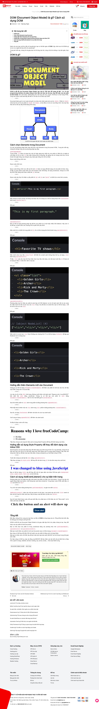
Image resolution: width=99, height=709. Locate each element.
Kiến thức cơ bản (55, 680)
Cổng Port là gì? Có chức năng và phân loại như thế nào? (79, 103)
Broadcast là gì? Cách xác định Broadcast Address (22, 593)
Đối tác (58, 6)
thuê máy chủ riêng (50, 560)
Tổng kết (16, 41)
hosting (34, 540)
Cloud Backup (33, 663)
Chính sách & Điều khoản (79, 672)
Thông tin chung (35, 672)
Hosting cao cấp (14, 653)
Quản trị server (54, 655)
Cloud (30, 6)
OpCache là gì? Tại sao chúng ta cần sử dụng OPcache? (24, 615)
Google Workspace (75, 649)
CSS (55, 223)
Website (52, 6)
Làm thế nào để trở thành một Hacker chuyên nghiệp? (79, 96)
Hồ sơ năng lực (64, 1)
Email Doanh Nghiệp (77, 646)
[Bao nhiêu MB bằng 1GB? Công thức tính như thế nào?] (80, 73)
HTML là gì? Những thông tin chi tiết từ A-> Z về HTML (80, 89)
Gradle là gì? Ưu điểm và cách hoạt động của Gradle (23, 627)
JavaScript (33, 46)
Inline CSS (52, 472)
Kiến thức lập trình (17, 571)
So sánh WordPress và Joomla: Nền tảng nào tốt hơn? (23, 618)
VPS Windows (33, 658)
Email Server (74, 651)
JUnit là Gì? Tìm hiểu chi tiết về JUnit (19, 603)
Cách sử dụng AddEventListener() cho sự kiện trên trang (28, 40)
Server (36, 6)
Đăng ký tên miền (14, 675)
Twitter (32, 587)
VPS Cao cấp (33, 651)
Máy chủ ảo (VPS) (36, 646)
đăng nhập (16, 636)
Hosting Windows (14, 658)
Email (41, 6)
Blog (39, 11)
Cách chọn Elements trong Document (23, 35)
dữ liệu (42, 96)
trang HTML (65, 94)
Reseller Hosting (14, 661)
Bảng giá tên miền (14, 678)
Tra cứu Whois (13, 680)
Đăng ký (82, 6)
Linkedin (37, 587)
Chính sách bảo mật (76, 678)
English (95, 1)
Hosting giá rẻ (13, 651)
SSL (46, 6)
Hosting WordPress (15, 656)
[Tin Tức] (75, 25)
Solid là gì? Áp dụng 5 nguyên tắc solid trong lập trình (23, 630)
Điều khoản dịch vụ (75, 675)
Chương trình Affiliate (35, 675)
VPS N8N (32, 653)
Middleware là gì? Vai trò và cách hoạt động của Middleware (55, 593)
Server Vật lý (54, 649)
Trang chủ (34, 11)
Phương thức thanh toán (36, 678)
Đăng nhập (92, 6)
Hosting (24, 6)
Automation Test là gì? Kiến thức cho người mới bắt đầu (23, 621)
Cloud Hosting (13, 649)
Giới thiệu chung (55, 675)
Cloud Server (33, 661)
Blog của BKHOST (35, 539)
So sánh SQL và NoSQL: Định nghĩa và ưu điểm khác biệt (24, 609)
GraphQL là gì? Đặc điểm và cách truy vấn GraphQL (78, 109)
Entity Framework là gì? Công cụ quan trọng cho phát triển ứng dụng (27, 624)
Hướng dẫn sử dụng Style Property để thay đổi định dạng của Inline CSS (32, 38)
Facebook (28, 587)
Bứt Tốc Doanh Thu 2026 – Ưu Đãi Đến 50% (15, 1)
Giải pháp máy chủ (56, 646)
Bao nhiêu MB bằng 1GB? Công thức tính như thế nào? (79, 82)
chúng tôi (23, 50)
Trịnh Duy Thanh (25, 24)
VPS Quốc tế (33, 656)
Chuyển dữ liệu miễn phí (36, 683)
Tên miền (17, 6)
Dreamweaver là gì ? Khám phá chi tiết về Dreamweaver (24, 612)
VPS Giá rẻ (33, 649)
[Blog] (85, 25)
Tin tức (74, 30)
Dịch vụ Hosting (15, 646)
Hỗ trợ (71, 1)
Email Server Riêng (75, 656)
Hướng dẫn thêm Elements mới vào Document (25, 36)
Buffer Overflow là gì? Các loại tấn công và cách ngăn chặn (24, 606)
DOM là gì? (16, 33)
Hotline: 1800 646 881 (84, 1)
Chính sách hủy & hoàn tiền (77, 680)
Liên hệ (52, 678)
